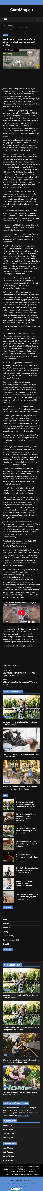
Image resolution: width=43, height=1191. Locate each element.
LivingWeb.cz (8, 1148)
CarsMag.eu (21, 9)
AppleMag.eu (8, 1125)
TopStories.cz (8, 1134)
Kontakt (6, 944)
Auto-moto (25, 1186)
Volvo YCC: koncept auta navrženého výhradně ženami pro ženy (21, 740)
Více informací (23, 1115)
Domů (5, 919)
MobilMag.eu (8, 1138)
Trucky (5, 932)
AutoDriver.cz (7, 1183)
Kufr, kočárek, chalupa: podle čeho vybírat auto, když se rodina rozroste (8, 897)
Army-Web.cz (8, 1160)
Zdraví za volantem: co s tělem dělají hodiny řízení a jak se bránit (8, 831)
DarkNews (24, 1174)
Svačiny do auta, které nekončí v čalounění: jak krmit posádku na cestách (8, 804)
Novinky (5, 35)
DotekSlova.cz (35, 1183)
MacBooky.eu (8, 1130)
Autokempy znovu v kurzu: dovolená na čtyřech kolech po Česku (8, 844)
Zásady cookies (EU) (11, 940)
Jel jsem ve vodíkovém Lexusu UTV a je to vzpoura (20, 682)
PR (5, 1022)
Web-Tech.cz (8, 1152)
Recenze (6, 928)
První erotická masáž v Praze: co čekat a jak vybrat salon (8, 857)
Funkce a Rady (8, 936)
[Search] (38, 19)
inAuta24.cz (17, 1183)
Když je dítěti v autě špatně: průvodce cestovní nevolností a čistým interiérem (8, 818)
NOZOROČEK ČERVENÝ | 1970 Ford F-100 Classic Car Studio (19, 673)
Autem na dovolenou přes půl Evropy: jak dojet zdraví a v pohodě (21, 707)
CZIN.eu (17, 1186)
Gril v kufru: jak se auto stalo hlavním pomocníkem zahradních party (8, 870)
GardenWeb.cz (8, 1156)
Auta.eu (26, 1183)
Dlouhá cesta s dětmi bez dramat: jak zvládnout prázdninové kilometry (8, 884)
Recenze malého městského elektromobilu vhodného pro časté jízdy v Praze (21, 772)
